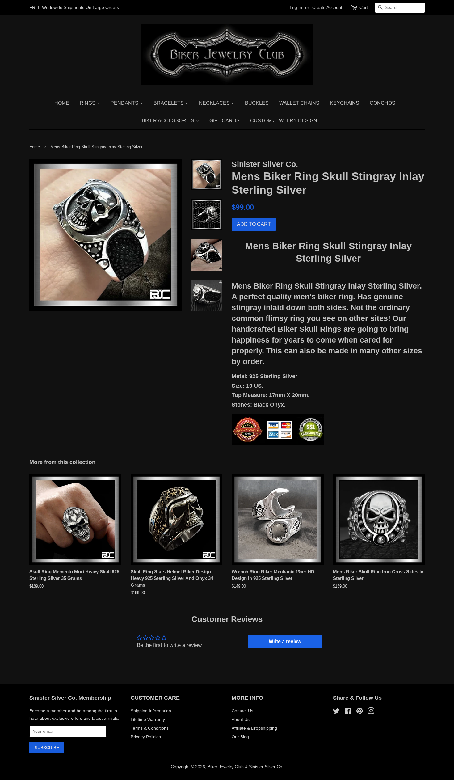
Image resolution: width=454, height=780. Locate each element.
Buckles (257, 103)
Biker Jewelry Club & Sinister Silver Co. (246, 766)
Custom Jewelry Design (283, 120)
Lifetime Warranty (148, 719)
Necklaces (215, 103)
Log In (296, 7)
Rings (88, 103)
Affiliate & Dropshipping (254, 728)
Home (61, 103)
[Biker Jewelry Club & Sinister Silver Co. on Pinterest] (359, 712)
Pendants (125, 103)
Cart (363, 7)
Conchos (382, 103)
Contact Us (242, 710)
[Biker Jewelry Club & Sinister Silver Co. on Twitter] (336, 712)
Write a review (285, 641)
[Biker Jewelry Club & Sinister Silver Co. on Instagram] (371, 712)
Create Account (327, 7)
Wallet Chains (299, 103)
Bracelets (169, 103)
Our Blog (240, 736)
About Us (241, 719)
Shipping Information (151, 710)
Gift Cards (224, 120)
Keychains (344, 103)
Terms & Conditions (150, 728)
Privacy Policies (146, 736)
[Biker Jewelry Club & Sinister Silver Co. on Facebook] (347, 712)
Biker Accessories (168, 120)
